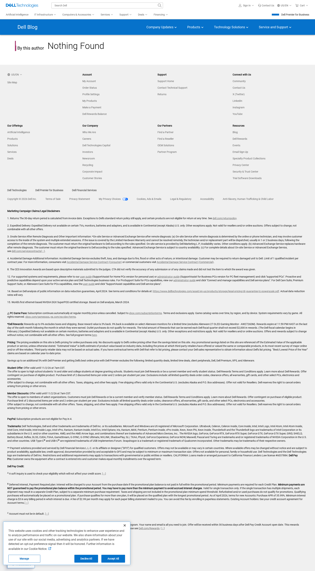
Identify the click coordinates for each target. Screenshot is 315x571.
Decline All (86, 558)
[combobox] (107, 5)
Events (236, 145)
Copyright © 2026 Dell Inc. (22, 199)
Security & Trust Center (245, 171)
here (94, 335)
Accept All (113, 558)
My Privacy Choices (110, 199)
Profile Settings (91, 94)
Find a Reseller (166, 138)
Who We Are (89, 132)
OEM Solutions (166, 145)
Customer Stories (92, 178)
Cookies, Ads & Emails (149, 199)
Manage (24, 558)
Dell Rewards (240, 138)
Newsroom (88, 158)
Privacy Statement (79, 199)
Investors (87, 151)
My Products (89, 100)
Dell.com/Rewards (149, 528)
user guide (86, 276)
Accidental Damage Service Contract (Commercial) (185, 262)
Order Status (89, 87)
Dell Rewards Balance (94, 114)
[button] (246, 5)
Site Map (12, 82)
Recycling (87, 165)
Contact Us (239, 87)
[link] (266, 5)
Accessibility (207, 199)
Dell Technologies (17, 190)
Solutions (12, 145)
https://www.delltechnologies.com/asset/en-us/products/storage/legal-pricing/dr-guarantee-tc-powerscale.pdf (216, 291)
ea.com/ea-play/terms (63, 316)
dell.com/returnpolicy (224, 218)
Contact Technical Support (172, 87)
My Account (89, 81)
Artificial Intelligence (18, 132)
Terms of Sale (53, 199)
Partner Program (167, 151)
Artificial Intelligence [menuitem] (17, 14)
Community (239, 81)
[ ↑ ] (43, 251)
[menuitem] (45, 15)
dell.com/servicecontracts (26, 251)
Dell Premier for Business (295, 14)
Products (12, 138)
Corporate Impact (92, 171)
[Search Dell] (159, 5)
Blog (235, 132)
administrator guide (168, 276)
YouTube (237, 114)
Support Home (166, 81)
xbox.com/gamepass (37, 316)
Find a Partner (166, 132)
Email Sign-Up (240, 151)
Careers (86, 138)
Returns (162, 94)
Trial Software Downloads (247, 178)
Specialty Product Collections (249, 158)
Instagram (238, 107)
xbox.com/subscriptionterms (145, 313)
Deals (10, 158)
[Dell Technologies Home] (22, 5)
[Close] (125, 525)
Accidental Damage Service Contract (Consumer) (94, 262)
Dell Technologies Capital (96, 145)
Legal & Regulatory (180, 199)
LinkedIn (237, 100)
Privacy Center (241, 165)
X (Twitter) (239, 94)
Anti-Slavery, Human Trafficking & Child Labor (248, 199)
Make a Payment (91, 107)
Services (12, 151)
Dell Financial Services (84, 190)
